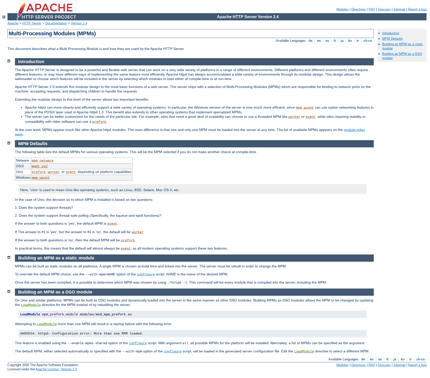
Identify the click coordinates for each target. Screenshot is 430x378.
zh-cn (368, 40)
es (327, 40)
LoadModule (31, 305)
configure (146, 274)
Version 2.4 (79, 23)
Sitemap (399, 9)
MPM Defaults (392, 39)
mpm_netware (43, 161)
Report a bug (417, 9)
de (310, 40)
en (319, 40)
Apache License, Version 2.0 (56, 369)
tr (358, 40)
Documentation (56, 23)
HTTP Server (31, 23)
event (311, 117)
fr (335, 40)
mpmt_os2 (40, 166)
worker (294, 117)
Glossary (384, 9)
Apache (12, 23)
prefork (99, 122)
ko (350, 40)
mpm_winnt (305, 108)
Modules (342, 9)
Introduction (390, 33)
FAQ (372, 9)
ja (342, 40)
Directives (358, 9)
